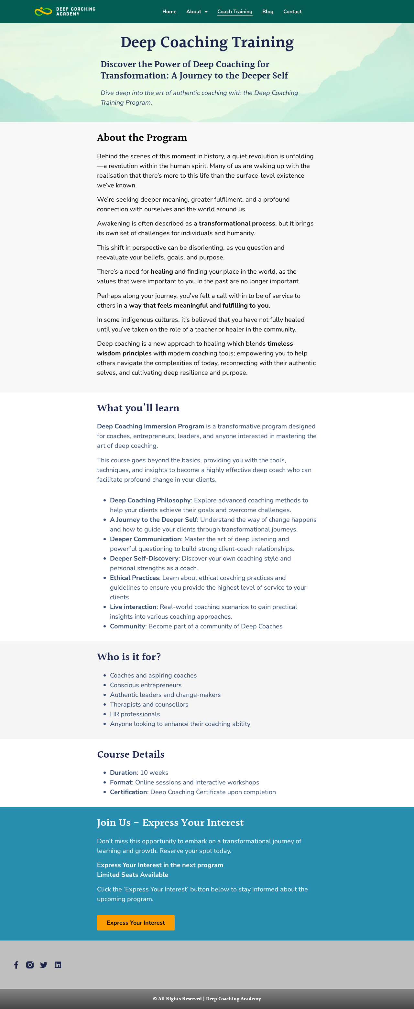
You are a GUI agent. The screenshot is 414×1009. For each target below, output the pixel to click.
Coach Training (235, 11)
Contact (292, 11)
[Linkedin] (57, 965)
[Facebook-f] (16, 965)
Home (169, 11)
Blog (268, 11)
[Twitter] (44, 965)
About (193, 11)
